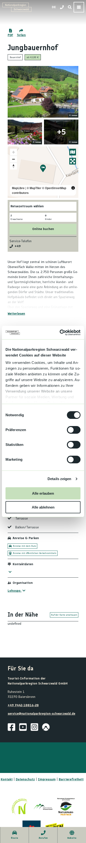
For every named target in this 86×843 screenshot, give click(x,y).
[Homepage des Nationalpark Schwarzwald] (43, 806)
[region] (43, 172)
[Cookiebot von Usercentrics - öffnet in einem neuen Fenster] (61, 332)
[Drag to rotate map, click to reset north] (13, 166)
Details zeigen (59, 479)
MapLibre (18, 188)
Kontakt (7, 779)
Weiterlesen (16, 314)
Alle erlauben (43, 493)
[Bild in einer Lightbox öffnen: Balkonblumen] (25, 132)
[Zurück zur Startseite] (17, 7)
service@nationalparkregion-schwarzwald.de (41, 714)
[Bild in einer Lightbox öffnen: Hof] (43, 92)
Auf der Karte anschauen (64, 614)
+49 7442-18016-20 (23, 705)
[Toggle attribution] (73, 188)
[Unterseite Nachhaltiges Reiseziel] (20, 806)
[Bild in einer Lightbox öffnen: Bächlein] (61, 132)
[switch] (74, 430)
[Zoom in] (13, 152)
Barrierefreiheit (71, 779)
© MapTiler (34, 188)
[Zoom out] (13, 159)
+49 (18, 246)
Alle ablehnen (43, 507)
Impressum (47, 779)
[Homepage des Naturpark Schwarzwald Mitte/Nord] (65, 806)
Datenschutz (25, 779)
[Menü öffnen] (79, 7)
